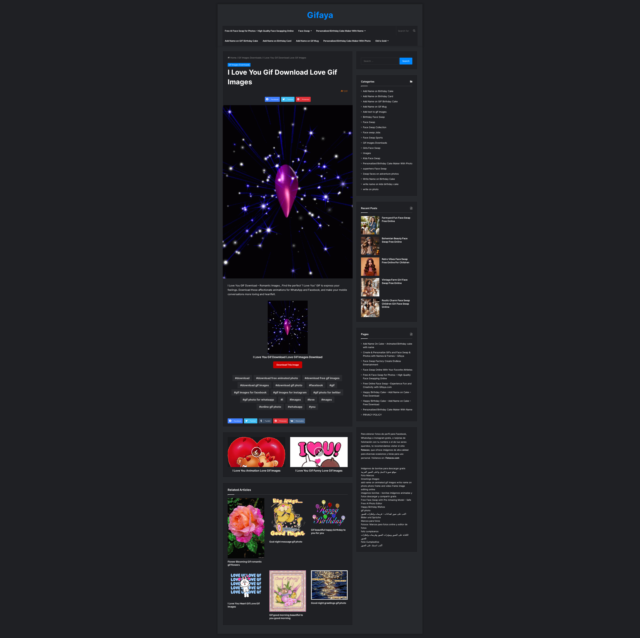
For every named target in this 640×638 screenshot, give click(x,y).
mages (327, 399)
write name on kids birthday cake (380, 184)
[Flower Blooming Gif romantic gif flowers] (246, 528)
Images (367, 153)
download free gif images (323, 378)
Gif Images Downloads (250, 57)
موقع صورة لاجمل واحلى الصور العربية (378, 472)
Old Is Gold (380, 40)
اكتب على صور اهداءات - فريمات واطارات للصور (383, 514)
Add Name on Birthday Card (277, 40)
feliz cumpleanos (369, 531)
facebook (317, 385)
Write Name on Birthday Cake (379, 179)
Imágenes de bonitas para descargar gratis (383, 468)
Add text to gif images (374, 111)
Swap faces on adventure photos (381, 173)
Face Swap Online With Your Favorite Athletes (387, 369)
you (313, 406)
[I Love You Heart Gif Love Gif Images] (246, 585)
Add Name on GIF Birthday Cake (241, 40)
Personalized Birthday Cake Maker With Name (340, 30)
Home (233, 57)
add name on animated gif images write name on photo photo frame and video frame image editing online (386, 486)
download (243, 378)
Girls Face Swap (371, 148)
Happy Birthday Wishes (373, 507)
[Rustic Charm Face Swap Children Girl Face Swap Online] (370, 308)
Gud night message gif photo (285, 541)
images (296, 399)
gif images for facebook (251, 392)
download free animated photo (278, 378)
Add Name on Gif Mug (307, 40)
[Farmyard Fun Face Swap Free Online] (370, 225)
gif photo (365, 510)
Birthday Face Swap (374, 117)
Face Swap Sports (373, 137)
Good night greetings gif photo (328, 603)
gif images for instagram (291, 392)
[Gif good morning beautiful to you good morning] (287, 591)
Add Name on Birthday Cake (378, 91)
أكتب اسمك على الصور (371, 545)
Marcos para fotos (370, 521)
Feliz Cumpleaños (370, 542)
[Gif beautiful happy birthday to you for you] (329, 512)
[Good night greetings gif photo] (329, 585)
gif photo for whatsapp (259, 399)
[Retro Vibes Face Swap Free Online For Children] (370, 266)
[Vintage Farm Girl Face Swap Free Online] (370, 287)
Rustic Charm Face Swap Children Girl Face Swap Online (396, 303)
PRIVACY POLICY (372, 414)
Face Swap (304, 30)
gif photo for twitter (328, 392)
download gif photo (289, 385)
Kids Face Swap (371, 158)
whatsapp (296, 406)
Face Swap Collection (374, 127)
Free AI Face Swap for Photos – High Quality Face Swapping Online (259, 30)
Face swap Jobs (371, 132)
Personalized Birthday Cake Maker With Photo (347, 40)
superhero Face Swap (374, 168)
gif (332, 385)
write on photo (370, 189)
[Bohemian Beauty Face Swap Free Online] (370, 246)
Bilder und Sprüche (371, 517)
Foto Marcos (367, 475)
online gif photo (271, 406)
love (312, 399)
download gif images (255, 385)
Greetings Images (370, 479)
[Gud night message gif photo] (287, 518)
